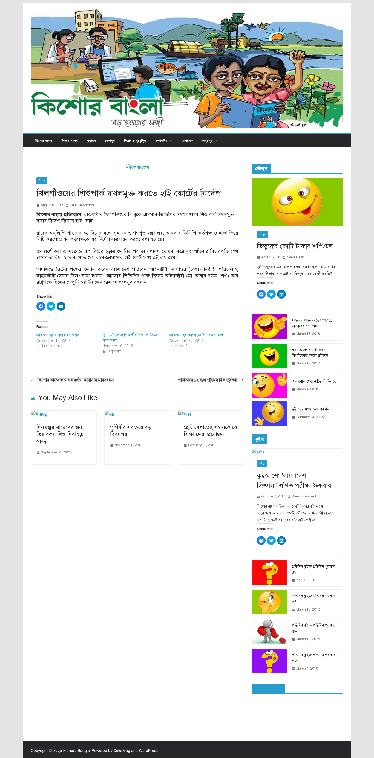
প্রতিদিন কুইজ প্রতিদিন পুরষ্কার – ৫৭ (315, 599)
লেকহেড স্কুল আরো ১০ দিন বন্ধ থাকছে (196, 335)
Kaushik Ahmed (82, 205)
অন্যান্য (207, 140)
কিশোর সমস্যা (69, 140)
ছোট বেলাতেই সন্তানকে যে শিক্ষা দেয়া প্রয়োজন (210, 431)
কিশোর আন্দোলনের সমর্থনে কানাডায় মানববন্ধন (76, 380)
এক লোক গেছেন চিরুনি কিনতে (314, 381)
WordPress (149, 750)
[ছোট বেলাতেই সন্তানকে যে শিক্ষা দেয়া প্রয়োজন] (184, 414)
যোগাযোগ (187, 140)
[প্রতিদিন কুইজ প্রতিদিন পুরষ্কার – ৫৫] (269, 662)
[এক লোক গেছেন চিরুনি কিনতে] (269, 385)
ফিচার (42, 181)
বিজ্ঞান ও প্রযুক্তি (135, 140)
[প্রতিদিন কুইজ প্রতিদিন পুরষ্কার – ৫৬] (269, 632)
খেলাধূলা (110, 140)
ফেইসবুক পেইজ (268, 688)
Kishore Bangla (76, 750)
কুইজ (262, 463)
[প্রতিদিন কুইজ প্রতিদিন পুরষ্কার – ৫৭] (269, 603)
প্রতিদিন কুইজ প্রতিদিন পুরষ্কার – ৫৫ (315, 658)
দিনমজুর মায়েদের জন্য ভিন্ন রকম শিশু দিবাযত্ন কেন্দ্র (60, 434)
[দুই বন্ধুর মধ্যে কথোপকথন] (269, 413)
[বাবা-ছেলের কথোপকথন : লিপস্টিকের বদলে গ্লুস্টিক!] (269, 357)
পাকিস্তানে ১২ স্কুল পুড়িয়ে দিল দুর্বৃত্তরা (207, 380)
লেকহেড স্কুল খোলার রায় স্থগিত (57, 335)
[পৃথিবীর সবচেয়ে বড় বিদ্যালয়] (109, 414)
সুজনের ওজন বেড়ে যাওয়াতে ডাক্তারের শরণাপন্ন (312, 323)
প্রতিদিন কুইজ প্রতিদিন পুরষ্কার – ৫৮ (315, 569)
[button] (170, 140)
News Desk (295, 257)
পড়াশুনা (91, 140)
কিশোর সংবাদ (43, 140)
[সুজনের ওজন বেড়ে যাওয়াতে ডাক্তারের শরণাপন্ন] (269, 327)
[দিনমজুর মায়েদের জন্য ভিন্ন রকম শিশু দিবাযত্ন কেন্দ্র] (39, 414)
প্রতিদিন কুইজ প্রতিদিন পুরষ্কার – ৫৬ (315, 628)
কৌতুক (262, 234)
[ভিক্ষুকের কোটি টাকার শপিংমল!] (297, 202)
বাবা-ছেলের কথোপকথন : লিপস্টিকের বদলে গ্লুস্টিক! (310, 353)
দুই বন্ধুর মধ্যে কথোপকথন (310, 409)
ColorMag (121, 750)
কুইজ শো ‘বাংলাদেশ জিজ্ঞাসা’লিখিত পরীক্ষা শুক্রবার (294, 480)
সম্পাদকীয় (161, 140)
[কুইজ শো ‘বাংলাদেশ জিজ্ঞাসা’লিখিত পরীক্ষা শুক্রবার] (297, 452)
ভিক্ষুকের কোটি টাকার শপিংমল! (296, 246)
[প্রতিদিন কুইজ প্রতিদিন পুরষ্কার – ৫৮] (269, 573)
